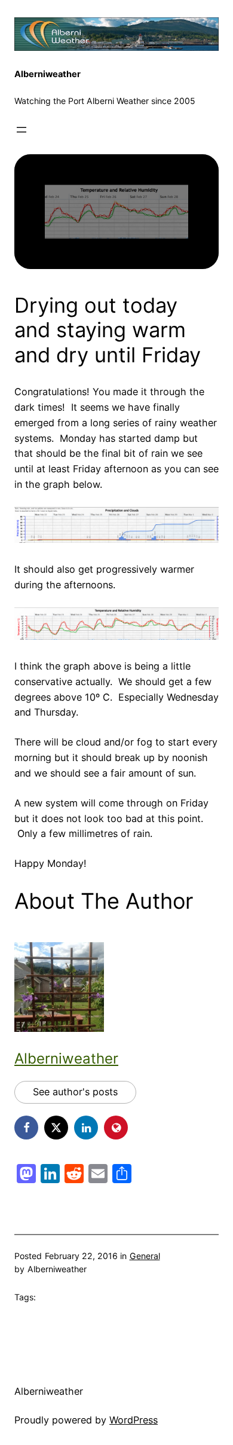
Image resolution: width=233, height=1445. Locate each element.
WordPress (133, 1420)
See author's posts (75, 1092)
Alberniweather (47, 74)
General (145, 1256)
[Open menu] (21, 130)
